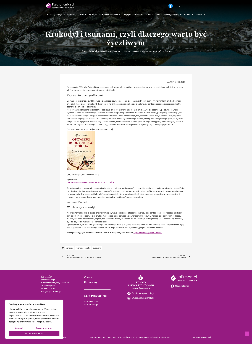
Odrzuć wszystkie (44, 328)
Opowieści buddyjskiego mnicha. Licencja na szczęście (90, 182)
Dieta (82, 14)
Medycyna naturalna (131, 14)
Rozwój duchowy (152, 14)
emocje (69, 248)
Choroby (71, 14)
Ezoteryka (93, 14)
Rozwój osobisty (171, 14)
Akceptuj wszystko (34, 333)
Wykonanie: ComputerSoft (202, 337)
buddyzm (97, 248)
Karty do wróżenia (110, 14)
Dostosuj (19, 328)
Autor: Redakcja (176, 81)
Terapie (187, 14)
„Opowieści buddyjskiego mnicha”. (147, 232)
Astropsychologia (54, 14)
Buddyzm (117, 51)
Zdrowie (198, 14)
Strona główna (88, 51)
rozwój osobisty (83, 248)
